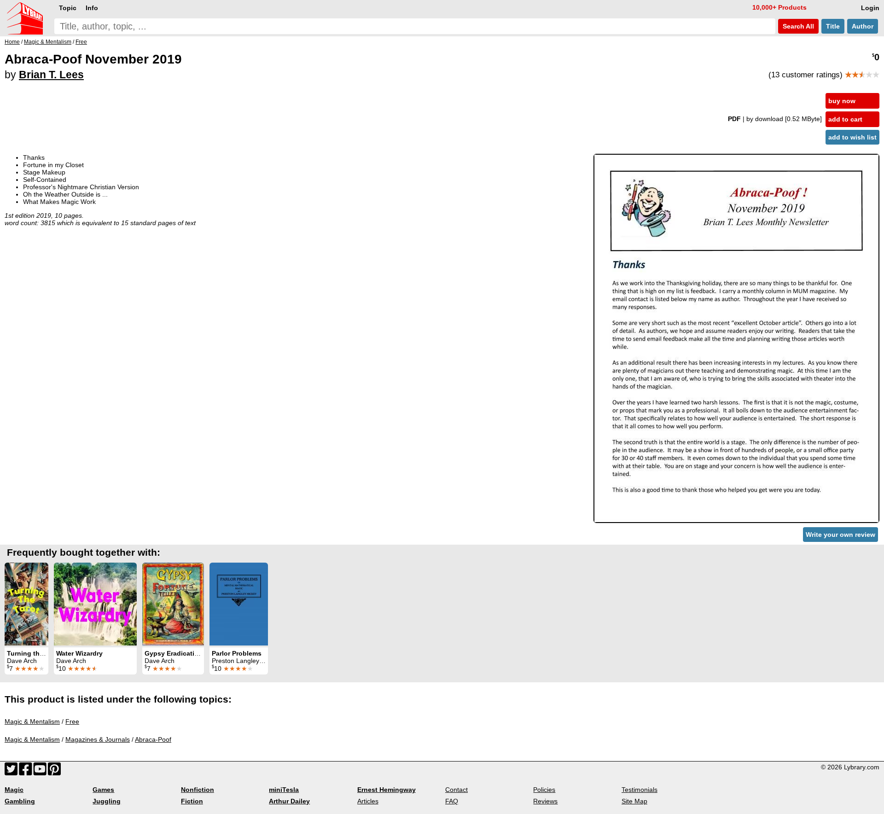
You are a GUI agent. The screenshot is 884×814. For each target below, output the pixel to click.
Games (103, 789)
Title (833, 26)
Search (797, 26)
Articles (367, 801)
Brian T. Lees (51, 75)
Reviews (545, 801)
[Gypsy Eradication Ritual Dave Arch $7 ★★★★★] (173, 604)
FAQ (451, 801)
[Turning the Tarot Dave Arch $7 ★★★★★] (26, 604)
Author (862, 26)
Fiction (192, 801)
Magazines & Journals (97, 739)
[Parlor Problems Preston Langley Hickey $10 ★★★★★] (238, 604)
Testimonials (639, 789)
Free (72, 721)
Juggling (107, 801)
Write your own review (840, 534)
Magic (14, 789)
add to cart (845, 119)
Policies (544, 789)
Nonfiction (197, 789)
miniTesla (284, 789)
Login (870, 8)
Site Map (634, 801)
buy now (841, 101)
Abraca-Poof (153, 739)
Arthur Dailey (289, 801)
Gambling (20, 801)
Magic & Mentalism (32, 721)
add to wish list (852, 137)
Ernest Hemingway (386, 789)
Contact (456, 789)
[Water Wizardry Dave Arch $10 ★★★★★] (95, 604)
